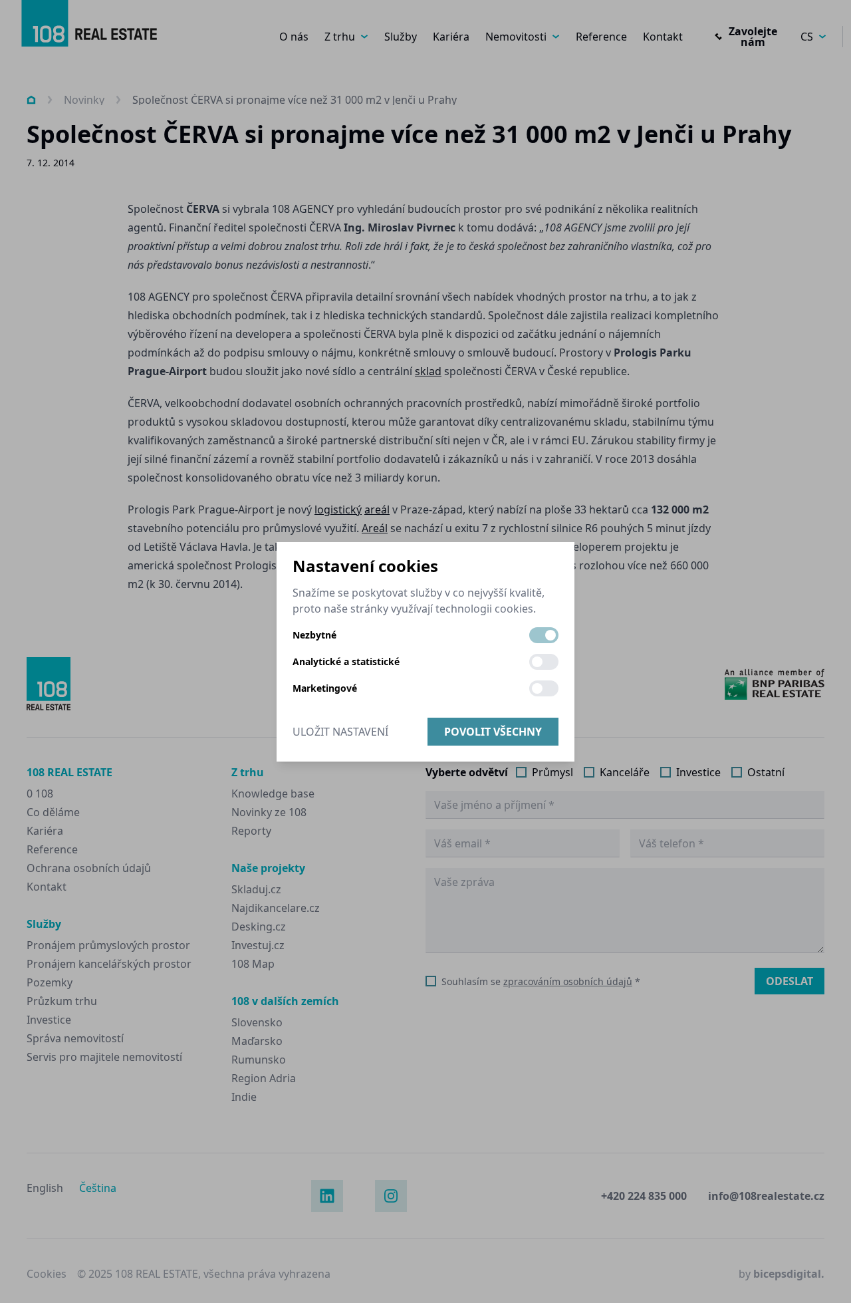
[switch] (543, 635)
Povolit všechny (493, 731)
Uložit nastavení (340, 731)
